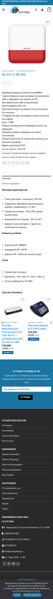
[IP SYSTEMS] (20, 9)
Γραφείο (33, 157)
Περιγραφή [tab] (6, 178)
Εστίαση (19, 157)
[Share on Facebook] (9, 163)
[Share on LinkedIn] (27, 163)
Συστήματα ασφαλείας (26, 71)
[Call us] (18, 564)
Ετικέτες (26, 157)
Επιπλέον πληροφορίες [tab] (11, 184)
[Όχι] (49, 590)
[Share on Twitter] (13, 163)
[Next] (50, 328)
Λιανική (12, 157)
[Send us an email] (13, 564)
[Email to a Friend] (18, 163)
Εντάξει (17, 595)
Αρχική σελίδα (8, 71)
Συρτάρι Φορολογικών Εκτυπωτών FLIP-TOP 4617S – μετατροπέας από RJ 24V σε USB (12, 334)
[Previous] (2, 328)
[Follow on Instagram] (9, 564)
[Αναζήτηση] (36, 9)
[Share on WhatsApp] (4, 163)
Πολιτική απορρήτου (32, 595)
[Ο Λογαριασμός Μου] (42, 9)
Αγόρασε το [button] (8, 352)
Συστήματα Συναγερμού (20, 153)
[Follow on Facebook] (4, 564)
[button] (3, 9)
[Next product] (4, 83)
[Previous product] (9, 83)
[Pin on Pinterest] (23, 163)
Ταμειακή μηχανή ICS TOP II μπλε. (38, 327)
